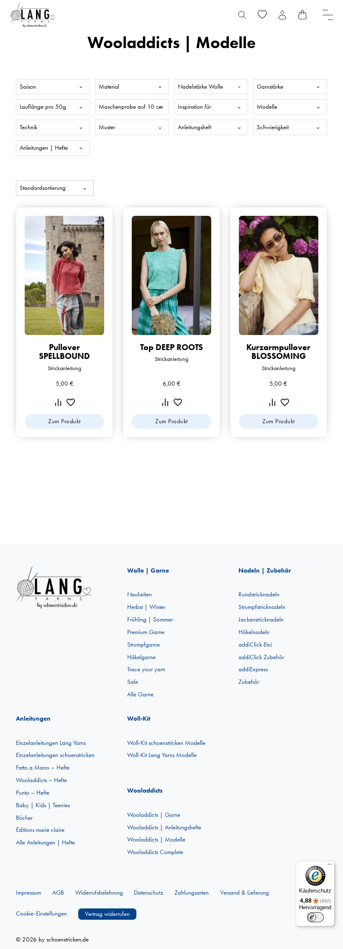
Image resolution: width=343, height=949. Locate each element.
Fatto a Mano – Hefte (42, 767)
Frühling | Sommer (150, 619)
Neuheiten (139, 594)
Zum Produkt (64, 421)
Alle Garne (140, 694)
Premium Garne (145, 632)
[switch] (315, 917)
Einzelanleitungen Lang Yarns (51, 743)
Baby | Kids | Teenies (43, 805)
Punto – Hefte (32, 792)
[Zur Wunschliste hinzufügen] (71, 402)
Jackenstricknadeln (261, 619)
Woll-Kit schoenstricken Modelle (166, 743)
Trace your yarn (146, 669)
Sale (132, 682)
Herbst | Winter (146, 607)
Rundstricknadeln (258, 594)
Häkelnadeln (253, 632)
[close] (328, 15)
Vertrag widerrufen (107, 914)
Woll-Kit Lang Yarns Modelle (162, 755)
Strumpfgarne (143, 644)
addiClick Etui (255, 644)
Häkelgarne (141, 657)
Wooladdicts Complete (155, 852)
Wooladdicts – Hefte (41, 780)
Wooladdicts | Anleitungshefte (164, 827)
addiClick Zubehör (261, 657)
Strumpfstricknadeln (261, 607)
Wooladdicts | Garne (153, 815)
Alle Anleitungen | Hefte (45, 842)
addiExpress (253, 669)
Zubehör (248, 682)
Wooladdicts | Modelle (156, 839)
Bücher (24, 817)
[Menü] (330, 866)
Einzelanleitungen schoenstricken (55, 755)
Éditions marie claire (40, 830)
